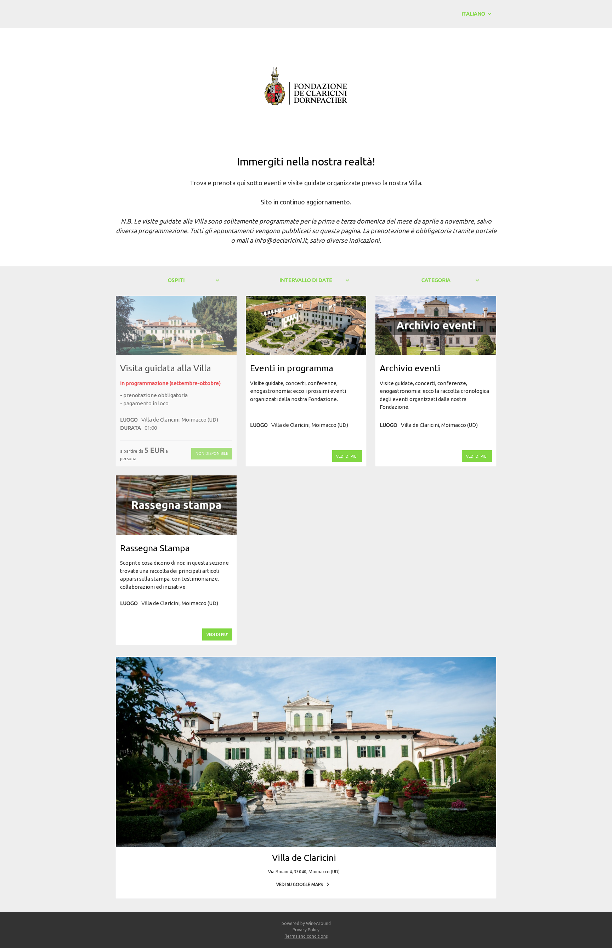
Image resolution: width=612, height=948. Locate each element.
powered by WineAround (306, 923)
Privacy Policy (306, 929)
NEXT (486, 752)
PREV (126, 752)
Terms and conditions (306, 936)
